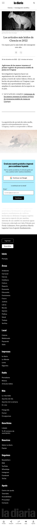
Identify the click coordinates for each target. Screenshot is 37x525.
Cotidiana (5, 280)
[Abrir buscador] (34, 3)
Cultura (4, 283)
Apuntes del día (7, 399)
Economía (5, 289)
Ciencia (10, 8)
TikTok (4, 479)
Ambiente (5, 271)
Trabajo (4, 320)
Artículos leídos (7, 384)
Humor (4, 413)
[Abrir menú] (3, 2)
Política (4, 314)
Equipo (4, 448)
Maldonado (6, 338)
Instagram (5, 472)
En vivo (4, 405)
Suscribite (7, 246)
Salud (4, 317)
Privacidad (6, 500)
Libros (4, 305)
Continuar (18, 198)
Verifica (4, 323)
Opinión (4, 311)
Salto (3, 345)
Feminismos (6, 295)
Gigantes (5, 366)
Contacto (5, 503)
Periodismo (6, 378)
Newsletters (6, 460)
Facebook (5, 475)
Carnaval (5, 274)
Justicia (4, 302)
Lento (4, 363)
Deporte (5, 286)
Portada (5, 259)
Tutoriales (5, 494)
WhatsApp (5, 469)
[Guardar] (16, 52)
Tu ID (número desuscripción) (8, 432)
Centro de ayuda (8, 490)
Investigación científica (22, 8)
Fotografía (5, 410)
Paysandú (5, 341)
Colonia (4, 335)
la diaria (5, 356)
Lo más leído (6, 396)
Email (5, 189)
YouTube (5, 466)
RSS (3, 463)
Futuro (4, 299)
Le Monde (5, 359)
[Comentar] (21, 52)
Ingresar (8, 241)
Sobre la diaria (7, 445)
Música (4, 381)
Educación (5, 292)
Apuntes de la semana (10, 402)
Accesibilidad (6, 497)
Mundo (4, 308)
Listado (4, 428)
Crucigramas (6, 416)
